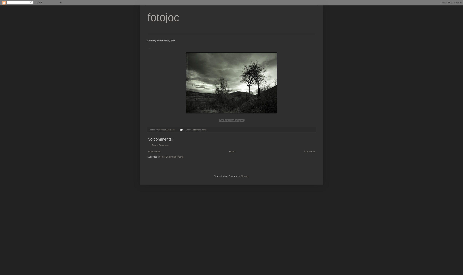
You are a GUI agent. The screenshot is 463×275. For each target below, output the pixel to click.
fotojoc (163, 17)
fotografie (197, 130)
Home (232, 151)
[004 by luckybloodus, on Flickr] (231, 112)
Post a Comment (160, 145)
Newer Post (154, 151)
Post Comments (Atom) (172, 157)
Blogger (245, 176)
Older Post (309, 151)
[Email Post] (181, 130)
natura (204, 130)
